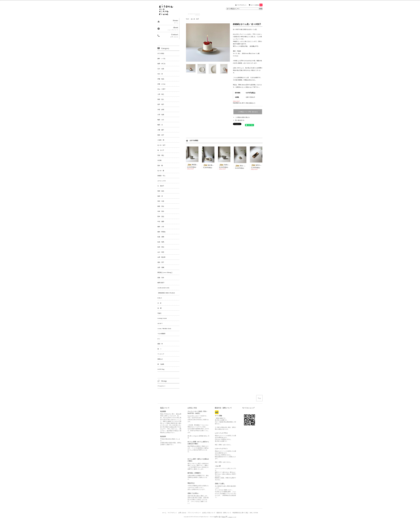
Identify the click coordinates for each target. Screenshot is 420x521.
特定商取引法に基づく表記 (240, 512)
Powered (212, 516)
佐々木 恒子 (195, 19)
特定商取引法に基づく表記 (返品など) (244, 103)
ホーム (164, 512)
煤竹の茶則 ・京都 (262, 165)
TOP (187, 19)
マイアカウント (242, 5)
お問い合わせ (182, 512)
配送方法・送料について (224, 512)
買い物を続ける (239, 120)
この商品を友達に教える (242, 117)
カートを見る (256, 5)
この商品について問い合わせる (248, 112)
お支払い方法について (208, 512)
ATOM (256, 512)
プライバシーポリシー (194, 512)
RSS (251, 512)
